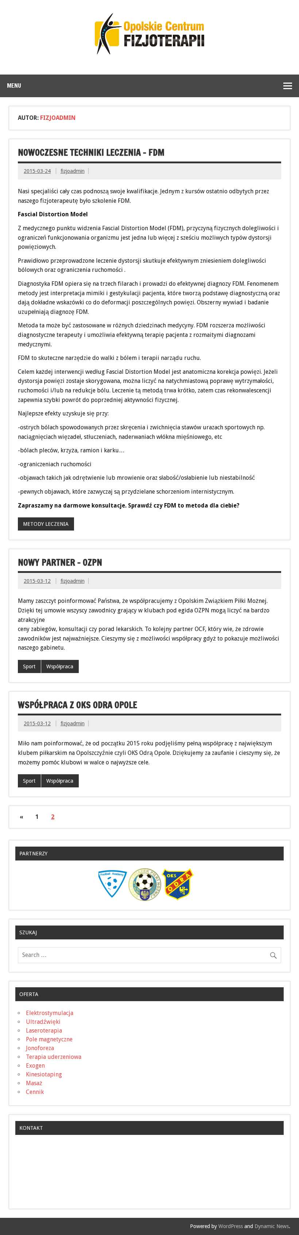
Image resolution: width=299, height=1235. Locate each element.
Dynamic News (272, 1226)
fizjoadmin (73, 171)
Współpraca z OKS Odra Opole (77, 705)
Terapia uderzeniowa (53, 1056)
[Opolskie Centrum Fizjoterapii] (149, 52)
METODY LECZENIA (46, 524)
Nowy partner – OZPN (60, 562)
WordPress (230, 1226)
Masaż (34, 1083)
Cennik (35, 1091)
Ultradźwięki (43, 1021)
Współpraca (59, 666)
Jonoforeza (40, 1048)
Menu (14, 85)
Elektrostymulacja (49, 1013)
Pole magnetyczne (49, 1039)
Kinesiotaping (44, 1074)
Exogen (35, 1065)
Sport (29, 666)
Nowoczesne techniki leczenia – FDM (91, 152)
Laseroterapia (44, 1030)
